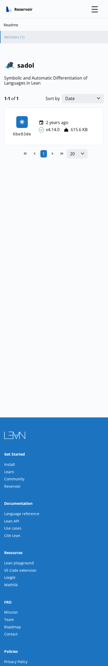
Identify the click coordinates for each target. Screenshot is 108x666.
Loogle (9, 577)
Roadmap (12, 626)
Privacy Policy (16, 661)
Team (9, 619)
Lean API (11, 521)
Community (14, 478)
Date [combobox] (70, 98)
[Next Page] (52, 153)
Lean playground (19, 562)
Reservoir (12, 486)
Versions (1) (14, 37)
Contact (11, 634)
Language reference (21, 513)
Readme (11, 24)
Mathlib (11, 584)
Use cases (12, 528)
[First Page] (25, 153)
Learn (9, 471)
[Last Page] (62, 153)
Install (9, 464)
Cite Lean (12, 535)
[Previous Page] (35, 153)
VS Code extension (20, 570)
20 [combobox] (72, 153)
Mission (11, 612)
